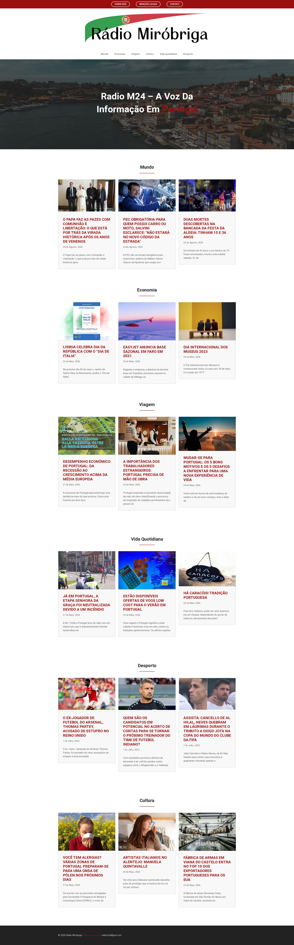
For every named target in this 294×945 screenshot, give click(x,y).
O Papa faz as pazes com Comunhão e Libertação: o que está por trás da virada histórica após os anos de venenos (86, 230)
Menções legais (148, 4)
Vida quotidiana (168, 54)
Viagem (135, 54)
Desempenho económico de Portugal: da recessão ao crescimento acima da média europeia (86, 470)
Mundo (104, 54)
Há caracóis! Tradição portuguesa (205, 595)
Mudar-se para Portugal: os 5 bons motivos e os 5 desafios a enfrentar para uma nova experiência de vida (206, 469)
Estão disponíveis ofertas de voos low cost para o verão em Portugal (144, 602)
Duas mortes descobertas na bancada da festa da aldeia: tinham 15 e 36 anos (204, 228)
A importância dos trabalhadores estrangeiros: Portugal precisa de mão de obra (143, 470)
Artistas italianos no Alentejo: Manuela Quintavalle (145, 862)
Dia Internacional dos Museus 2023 (205, 349)
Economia (120, 54)
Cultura (150, 54)
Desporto (188, 54)
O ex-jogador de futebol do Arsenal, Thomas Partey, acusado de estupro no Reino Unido (86, 727)
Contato (174, 4)
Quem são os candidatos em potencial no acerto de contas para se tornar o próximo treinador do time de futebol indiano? (146, 731)
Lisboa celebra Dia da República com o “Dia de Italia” (86, 351)
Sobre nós (120, 4)
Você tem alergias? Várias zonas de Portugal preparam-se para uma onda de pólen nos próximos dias (86, 868)
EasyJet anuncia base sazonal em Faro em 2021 (144, 351)
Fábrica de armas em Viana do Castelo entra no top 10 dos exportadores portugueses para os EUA (207, 869)
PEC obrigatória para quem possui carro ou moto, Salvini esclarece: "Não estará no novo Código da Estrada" (146, 230)
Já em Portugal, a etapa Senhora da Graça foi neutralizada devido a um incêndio (86, 602)
